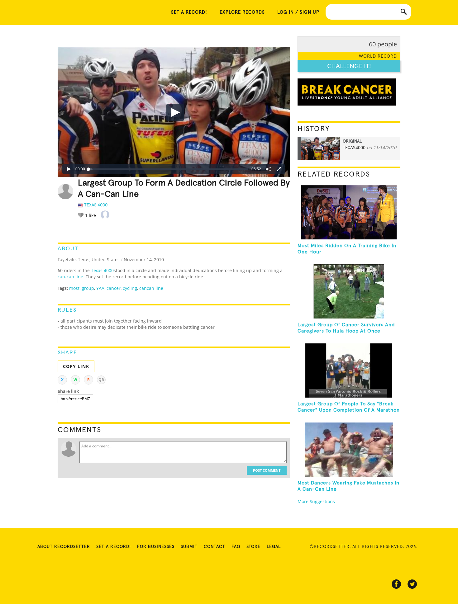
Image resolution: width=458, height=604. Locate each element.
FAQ (235, 547)
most (74, 288)
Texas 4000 (102, 270)
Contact (214, 547)
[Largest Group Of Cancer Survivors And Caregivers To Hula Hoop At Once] (348, 291)
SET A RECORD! (189, 12)
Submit (189, 547)
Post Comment (266, 470)
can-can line (70, 277)
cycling (130, 288)
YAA (100, 288)
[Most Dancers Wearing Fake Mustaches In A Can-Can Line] (348, 449)
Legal (274, 547)
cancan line (151, 288)
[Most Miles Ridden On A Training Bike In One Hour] (348, 212)
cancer (114, 288)
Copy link (76, 366)
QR (101, 379)
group (88, 288)
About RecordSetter (63, 547)
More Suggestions (316, 501)
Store (253, 547)
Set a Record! (113, 547)
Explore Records (242, 12)
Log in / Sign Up (298, 12)
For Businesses (155, 547)
